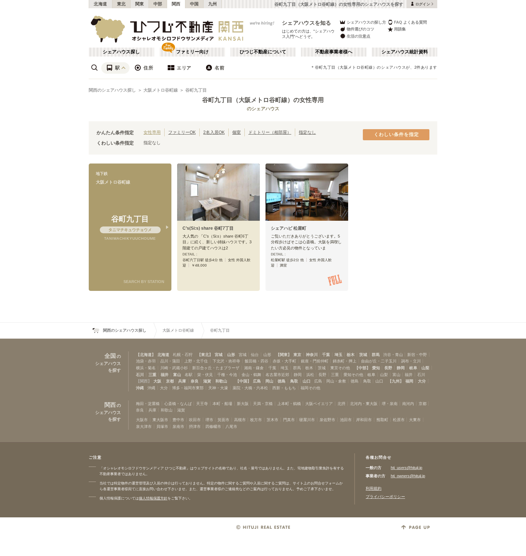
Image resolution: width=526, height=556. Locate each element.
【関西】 (144, 381)
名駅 (189, 374)
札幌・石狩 (183, 354)
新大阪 (243, 403)
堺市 (209, 420)
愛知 (376, 368)
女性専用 (152, 132)
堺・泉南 (390, 403)
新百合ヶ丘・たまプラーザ (215, 368)
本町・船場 (222, 403)
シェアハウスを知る (306, 23)
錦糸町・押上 (344, 361)
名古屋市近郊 (277, 374)
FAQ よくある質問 (410, 22)
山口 (307, 381)
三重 (152, 374)
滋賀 (207, 381)
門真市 (289, 420)
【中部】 (362, 368)
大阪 (157, 381)
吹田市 (195, 420)
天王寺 (202, 403)
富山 (177, 374)
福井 (165, 374)
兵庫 (182, 381)
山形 (231, 354)
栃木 (351, 354)
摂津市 (195, 426)
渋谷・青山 (393, 354)
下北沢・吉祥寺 (226, 361)
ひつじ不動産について (263, 51)
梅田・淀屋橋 (148, 403)
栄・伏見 (205, 374)
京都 (170, 381)
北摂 (341, 403)
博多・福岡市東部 (188, 388)
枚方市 (256, 420)
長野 (388, 368)
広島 (257, 381)
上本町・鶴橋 (289, 403)
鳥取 (294, 381)
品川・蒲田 (170, 361)
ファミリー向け (192, 51)
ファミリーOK (182, 132)
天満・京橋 (263, 403)
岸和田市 (364, 420)
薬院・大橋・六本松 (250, 388)
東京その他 (340, 368)
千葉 (326, 354)
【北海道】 (146, 354)
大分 (422, 381)
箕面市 (223, 420)
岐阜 (413, 368)
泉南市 (178, 426)
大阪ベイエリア (319, 403)
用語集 (400, 29)
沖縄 (140, 388)
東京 (297, 354)
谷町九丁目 (196, 90)
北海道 (100, 3)
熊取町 (382, 420)
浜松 (310, 374)
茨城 (363, 354)
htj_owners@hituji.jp (408, 476)
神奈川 (312, 354)
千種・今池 (227, 374)
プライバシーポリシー (385, 496)
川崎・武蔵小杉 (174, 368)
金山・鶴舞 (251, 374)
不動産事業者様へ (333, 51)
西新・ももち (284, 388)
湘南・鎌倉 (254, 368)
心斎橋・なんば (178, 403)
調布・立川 (411, 361)
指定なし (307, 132)
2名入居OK (214, 132)
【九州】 (396, 381)
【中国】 (243, 381)
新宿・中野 (417, 354)
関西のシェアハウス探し (112, 90)
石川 (140, 374)
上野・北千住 (196, 361)
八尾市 (231, 426)
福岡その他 (310, 388)
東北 (121, 3)
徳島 (282, 381)
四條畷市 (213, 426)
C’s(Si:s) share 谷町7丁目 (208, 228)
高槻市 (240, 420)
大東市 (415, 420)
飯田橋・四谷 (256, 361)
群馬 (376, 354)
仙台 (255, 354)
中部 (158, 3)
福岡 (409, 381)
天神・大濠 (218, 388)
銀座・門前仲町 (314, 361)
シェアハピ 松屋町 (288, 228)
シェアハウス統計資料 (404, 51)
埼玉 (338, 354)
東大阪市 (160, 420)
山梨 (425, 368)
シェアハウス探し (121, 51)
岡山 (269, 381)
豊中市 (178, 420)
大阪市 (142, 420)
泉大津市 (144, 426)
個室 (236, 132)
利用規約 (373, 488)
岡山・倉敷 (336, 381)
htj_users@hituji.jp (406, 467)
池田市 (346, 420)
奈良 (195, 381)
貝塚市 (162, 426)
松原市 (399, 420)
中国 (194, 3)
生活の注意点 (358, 36)
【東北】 (205, 354)
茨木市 (272, 420)
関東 (139, 3)
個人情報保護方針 (153, 498)
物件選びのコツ (360, 29)
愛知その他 (353, 374)
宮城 (219, 354)
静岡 (401, 368)
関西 (176, 3)
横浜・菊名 (146, 368)
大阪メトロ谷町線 (160, 90)
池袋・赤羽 (146, 361)
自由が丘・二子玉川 (378, 361)
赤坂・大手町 (284, 361)
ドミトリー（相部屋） (269, 132)
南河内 (408, 403)
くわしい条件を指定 (396, 134)
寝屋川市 (307, 420)
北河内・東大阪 (364, 403)
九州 (212, 3)
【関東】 (284, 354)
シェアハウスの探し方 (366, 22)
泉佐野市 (327, 420)
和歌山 (221, 381)
